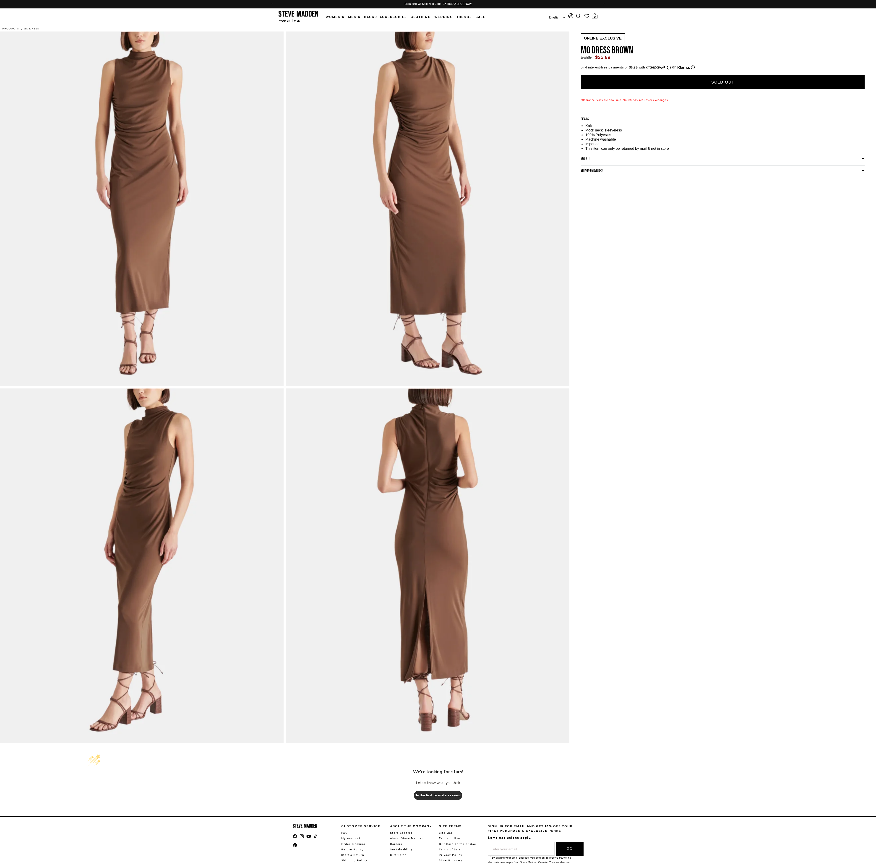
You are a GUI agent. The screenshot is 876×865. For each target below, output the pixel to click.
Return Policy (352, 849)
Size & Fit (586, 157)
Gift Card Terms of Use (457, 843)
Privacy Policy (450, 855)
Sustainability (401, 849)
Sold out (722, 81)
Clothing (421, 16)
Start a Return (352, 855)
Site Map (446, 833)
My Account (350, 838)
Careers (396, 843)
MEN (297, 20)
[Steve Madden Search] (578, 16)
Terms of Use (449, 838)
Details (585, 118)
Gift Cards (398, 855)
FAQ (344, 833)
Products (10, 28)
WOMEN (285, 20)
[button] (333, 16)
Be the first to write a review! (438, 795)
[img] (578, 16)
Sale (480, 16)
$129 (586, 57)
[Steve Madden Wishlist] (586, 16)
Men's (354, 16)
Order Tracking (353, 843)
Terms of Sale (450, 849)
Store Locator (401, 833)
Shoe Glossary (450, 860)
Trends (464, 16)
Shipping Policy (354, 860)
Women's (335, 16)
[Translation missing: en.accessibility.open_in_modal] (142, 208)
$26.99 (602, 57)
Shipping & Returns (592, 170)
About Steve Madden (407, 838)
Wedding (443, 16)
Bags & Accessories (385, 16)
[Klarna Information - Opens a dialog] (684, 67)
